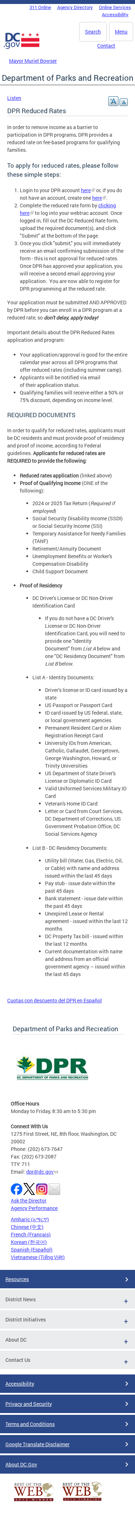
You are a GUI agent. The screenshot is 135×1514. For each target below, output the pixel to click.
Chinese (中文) (27, 1226)
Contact (106, 45)
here (86, 190)
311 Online (40, 7)
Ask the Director (28, 1200)
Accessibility (115, 14)
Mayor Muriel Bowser (33, 60)
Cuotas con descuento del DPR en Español (54, 1000)
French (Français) (31, 1234)
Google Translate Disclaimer (37, 1444)
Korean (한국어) (29, 1242)
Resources (17, 1279)
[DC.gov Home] (22, 47)
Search (93, 31)
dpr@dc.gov (40, 1171)
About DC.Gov (21, 1464)
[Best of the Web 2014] (34, 1501)
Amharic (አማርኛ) (30, 1219)
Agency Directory (75, 7)
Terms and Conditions (30, 1424)
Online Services (115, 7)
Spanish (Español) (32, 1249)
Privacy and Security (28, 1403)
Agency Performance (34, 1208)
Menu (121, 31)
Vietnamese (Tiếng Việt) (38, 1257)
